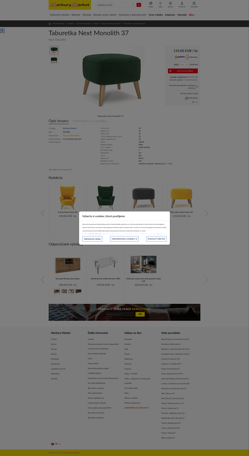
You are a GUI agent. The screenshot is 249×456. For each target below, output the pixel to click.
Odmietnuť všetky (92, 238)
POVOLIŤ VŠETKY (156, 238)
